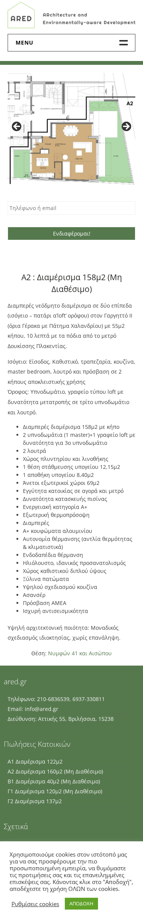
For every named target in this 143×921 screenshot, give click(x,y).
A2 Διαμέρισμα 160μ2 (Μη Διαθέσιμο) (55, 771)
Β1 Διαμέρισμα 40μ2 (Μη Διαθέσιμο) (54, 781)
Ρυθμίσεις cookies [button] (35, 903)
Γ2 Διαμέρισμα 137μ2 (35, 801)
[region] (71, 129)
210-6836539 (53, 699)
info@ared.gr (41, 708)
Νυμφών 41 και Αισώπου (80, 653)
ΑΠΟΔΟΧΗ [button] (81, 903)
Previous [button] (17, 127)
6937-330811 (88, 699)
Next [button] (126, 127)
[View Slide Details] (71, 129)
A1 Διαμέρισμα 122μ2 (35, 761)
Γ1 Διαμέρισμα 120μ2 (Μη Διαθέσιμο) (55, 791)
